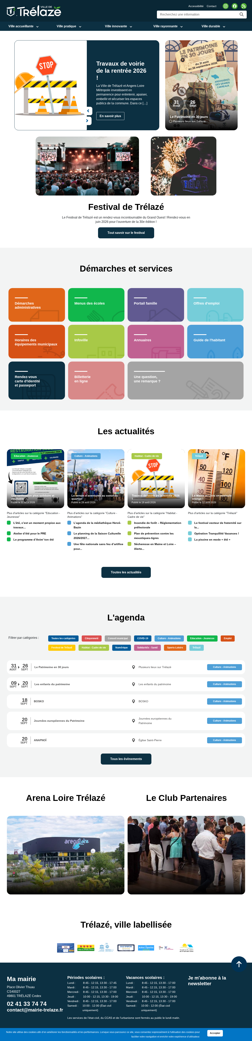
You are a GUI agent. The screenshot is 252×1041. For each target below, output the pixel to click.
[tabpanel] (86, 85)
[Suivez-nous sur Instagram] (226, 6)
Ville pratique (66, 26)
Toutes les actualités (126, 572)
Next (87, 121)
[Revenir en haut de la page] (239, 964)
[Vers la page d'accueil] (33, 10)
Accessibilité (196, 6)
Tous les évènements (126, 759)
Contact (211, 6)
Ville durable (211, 26)
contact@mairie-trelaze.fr (35, 1010)
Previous (88, 111)
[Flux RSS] (244, 6)
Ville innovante (116, 26)
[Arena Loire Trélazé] (65, 855)
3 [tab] (55, 129)
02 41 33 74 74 (27, 1004)
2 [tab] (52, 129)
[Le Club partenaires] (186, 855)
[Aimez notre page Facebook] (235, 6)
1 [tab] (48, 129)
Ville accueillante (20, 26)
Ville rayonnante (165, 26)
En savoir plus (110, 116)
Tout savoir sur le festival (126, 232)
